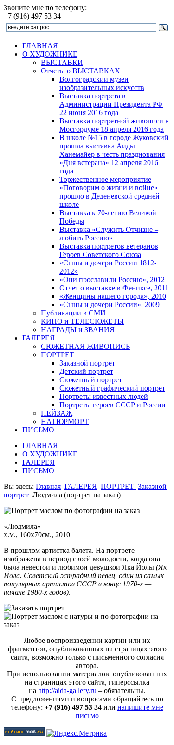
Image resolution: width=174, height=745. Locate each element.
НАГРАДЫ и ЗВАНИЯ (78, 330)
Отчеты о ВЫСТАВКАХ (80, 71)
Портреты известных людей (103, 396)
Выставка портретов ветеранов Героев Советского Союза (108, 250)
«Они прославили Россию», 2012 (112, 279)
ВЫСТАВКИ (62, 62)
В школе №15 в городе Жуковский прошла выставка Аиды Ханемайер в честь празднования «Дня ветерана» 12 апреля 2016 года (113, 154)
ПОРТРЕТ (57, 355)
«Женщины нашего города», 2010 (112, 296)
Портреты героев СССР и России (112, 405)
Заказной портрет (87, 363)
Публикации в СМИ (73, 313)
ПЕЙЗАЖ (56, 413)
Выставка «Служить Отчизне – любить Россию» (108, 233)
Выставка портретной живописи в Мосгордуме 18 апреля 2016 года (114, 125)
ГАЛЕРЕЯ (38, 338)
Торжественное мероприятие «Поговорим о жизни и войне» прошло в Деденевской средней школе (109, 191)
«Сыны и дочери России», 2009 (109, 304)
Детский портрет (86, 371)
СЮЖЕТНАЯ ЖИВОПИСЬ (85, 346)
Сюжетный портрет (90, 380)
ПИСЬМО (38, 430)
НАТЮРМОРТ (65, 421)
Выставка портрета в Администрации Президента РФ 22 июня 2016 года (111, 104)
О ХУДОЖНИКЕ (49, 54)
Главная (48, 486)
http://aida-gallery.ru (67, 690)
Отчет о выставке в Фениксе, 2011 (113, 288)
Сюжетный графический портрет (112, 388)
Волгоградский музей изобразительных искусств (101, 83)
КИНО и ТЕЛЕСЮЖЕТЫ (82, 321)
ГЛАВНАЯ (40, 46)
